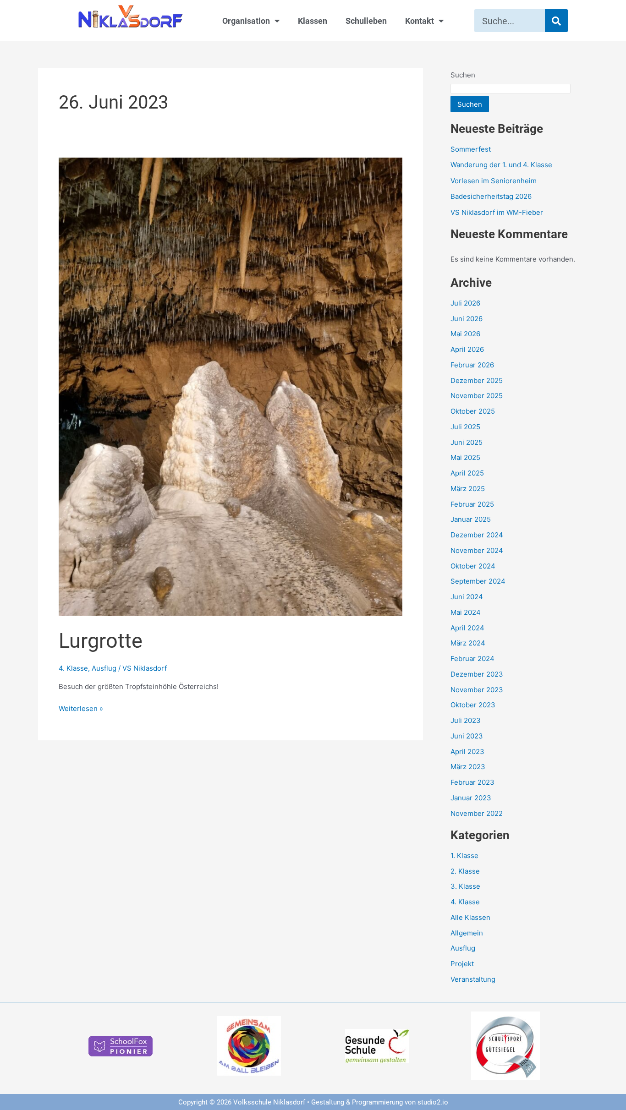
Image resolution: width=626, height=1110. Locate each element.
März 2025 (467, 488)
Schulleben (366, 20)
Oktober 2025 (472, 411)
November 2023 (476, 689)
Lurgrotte (101, 639)
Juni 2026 (466, 318)
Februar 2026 (472, 365)
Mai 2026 (465, 333)
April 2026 (467, 349)
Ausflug (104, 668)
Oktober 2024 (472, 566)
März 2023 (467, 766)
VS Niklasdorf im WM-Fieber (496, 212)
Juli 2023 (465, 720)
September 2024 (477, 581)
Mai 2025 (465, 457)
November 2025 (476, 395)
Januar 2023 (470, 797)
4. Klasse (73, 668)
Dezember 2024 (476, 534)
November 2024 (476, 550)
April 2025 (467, 473)
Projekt (462, 963)
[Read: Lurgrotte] (230, 386)
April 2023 (467, 751)
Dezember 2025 (476, 380)
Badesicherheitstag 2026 (491, 196)
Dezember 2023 (476, 674)
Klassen (312, 20)
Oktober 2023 (472, 704)
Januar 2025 (470, 519)
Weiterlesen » (81, 708)
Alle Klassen (470, 917)
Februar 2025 (472, 504)
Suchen (462, 75)
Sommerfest (470, 149)
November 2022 (476, 813)
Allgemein (466, 933)
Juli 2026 (465, 303)
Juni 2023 (466, 736)
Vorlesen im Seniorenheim (493, 180)
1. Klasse (464, 855)
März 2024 (467, 643)
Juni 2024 (466, 596)
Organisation (246, 20)
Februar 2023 (472, 782)
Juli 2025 (465, 426)
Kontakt (419, 20)
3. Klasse (465, 886)
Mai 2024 (465, 612)
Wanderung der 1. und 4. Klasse (501, 164)
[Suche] (556, 20)
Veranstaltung (472, 979)
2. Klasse (465, 871)
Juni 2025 (466, 442)
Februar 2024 (472, 658)
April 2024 (467, 627)
